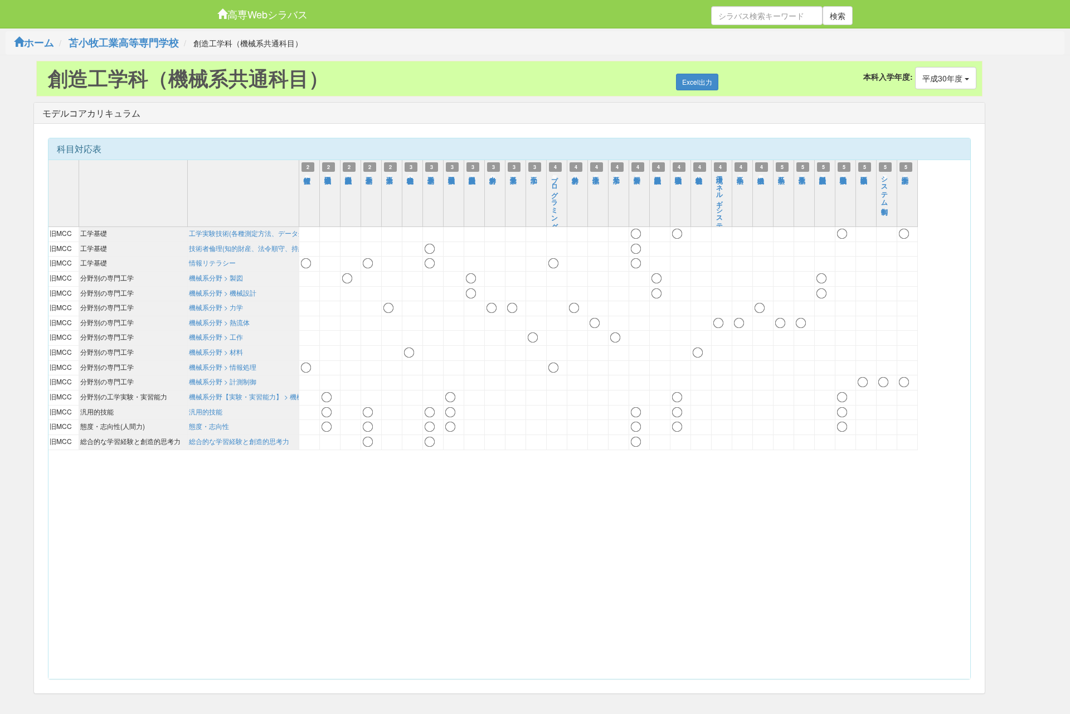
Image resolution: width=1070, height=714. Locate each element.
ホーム (39, 42)
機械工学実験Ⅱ (844, 175)
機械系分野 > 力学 (216, 307)
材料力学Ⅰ (493, 175)
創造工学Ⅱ (369, 175)
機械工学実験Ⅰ (679, 175)
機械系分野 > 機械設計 (222, 292)
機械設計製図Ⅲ (658, 175)
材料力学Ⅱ (576, 175)
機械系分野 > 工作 (216, 336)
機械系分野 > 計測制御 (222, 381)
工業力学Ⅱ (514, 175)
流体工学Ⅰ (596, 175)
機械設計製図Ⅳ (823, 175)
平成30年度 (943, 78)
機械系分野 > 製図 (216, 277)
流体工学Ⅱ (802, 175)
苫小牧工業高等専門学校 (124, 42)
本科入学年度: (888, 76)
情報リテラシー (212, 262)
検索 (837, 15)
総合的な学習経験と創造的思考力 (239, 441)
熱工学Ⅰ (741, 175)
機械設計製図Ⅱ (473, 175)
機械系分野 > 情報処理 (222, 367)
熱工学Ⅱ (782, 175)
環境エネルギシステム (720, 203)
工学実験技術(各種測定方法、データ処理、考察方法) (268, 233)
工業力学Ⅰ (390, 175)
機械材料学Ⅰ (411, 175)
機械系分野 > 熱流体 (219, 322)
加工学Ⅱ (617, 175)
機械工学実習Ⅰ (328, 175)
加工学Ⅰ (534, 175)
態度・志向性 (209, 426)
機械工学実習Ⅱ (452, 175)
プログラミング (555, 199)
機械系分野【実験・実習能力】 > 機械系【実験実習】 (269, 396)
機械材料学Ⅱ (699, 175)
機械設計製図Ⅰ (349, 175)
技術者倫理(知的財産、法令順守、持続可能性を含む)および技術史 (288, 248)
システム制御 (885, 187)
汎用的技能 (205, 411)
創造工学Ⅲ (431, 175)
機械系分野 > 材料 (216, 351)
